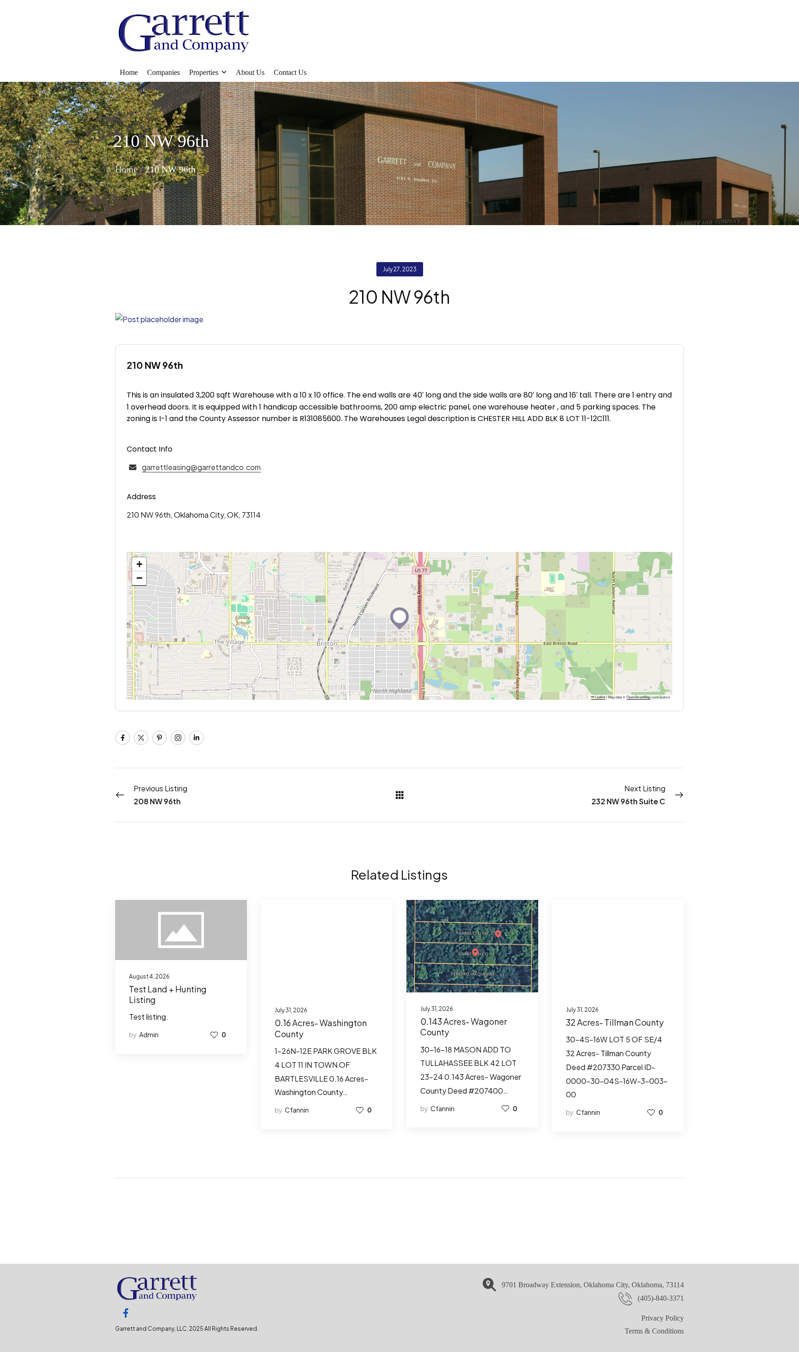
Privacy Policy (662, 1318)
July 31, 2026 (291, 1010)
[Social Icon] (122, 737)
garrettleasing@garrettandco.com (201, 467)
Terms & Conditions (654, 1331)
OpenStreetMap (639, 696)
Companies (163, 72)
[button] (399, 616)
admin (149, 1034)
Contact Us (290, 72)
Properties (203, 72)
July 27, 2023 (400, 269)
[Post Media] (399, 319)
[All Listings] (399, 794)
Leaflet (599, 696)
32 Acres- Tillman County (615, 1022)
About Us (250, 72)
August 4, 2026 (149, 976)
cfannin (297, 1110)
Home (129, 72)
